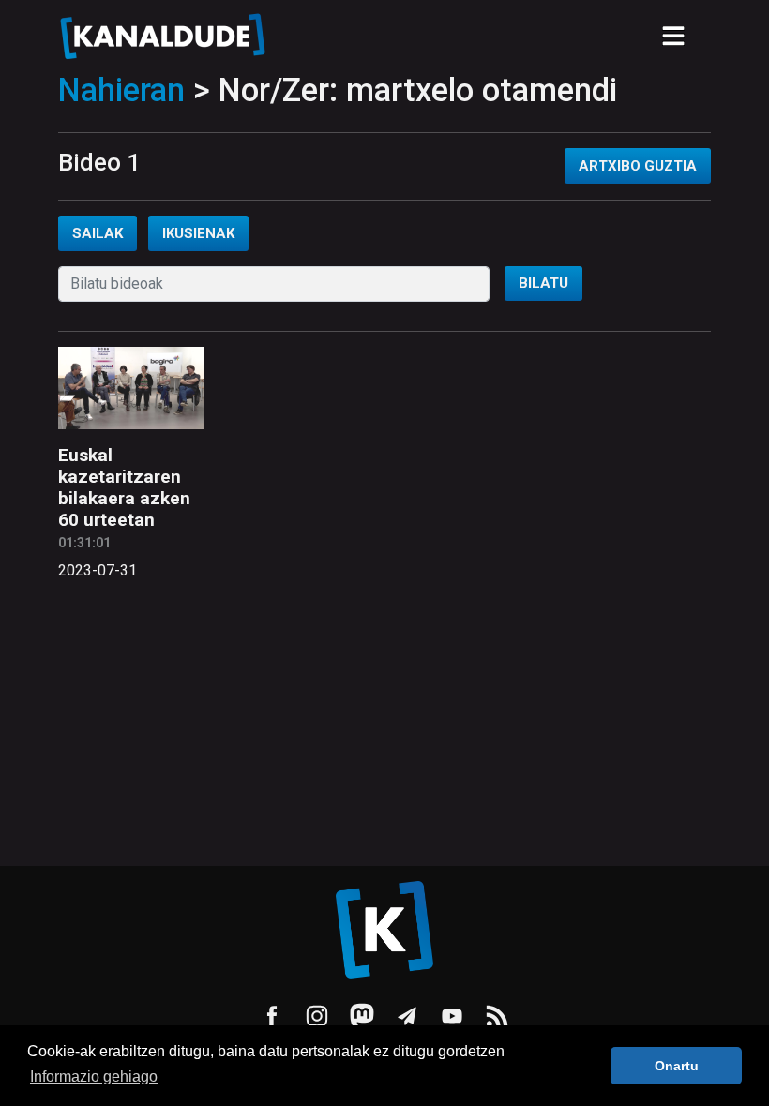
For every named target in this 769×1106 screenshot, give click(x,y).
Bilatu (543, 283)
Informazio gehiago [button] (94, 1076)
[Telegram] (407, 1016)
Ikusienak (198, 233)
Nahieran (121, 90)
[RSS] (497, 1016)
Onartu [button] (677, 1065)
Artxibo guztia (638, 165)
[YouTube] (452, 1016)
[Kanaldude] (165, 35)
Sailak (97, 233)
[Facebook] (272, 1016)
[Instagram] (317, 1016)
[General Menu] (673, 36)
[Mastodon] (362, 1016)
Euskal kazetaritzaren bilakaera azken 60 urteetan (124, 487)
